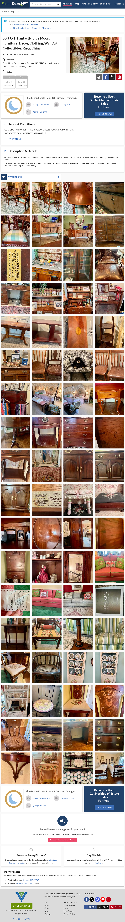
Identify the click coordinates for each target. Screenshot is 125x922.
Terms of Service (70, 902)
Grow (46, 908)
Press (65, 908)
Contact (47, 914)
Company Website (41, 104)
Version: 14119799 (21, 919)
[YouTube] (102, 899)
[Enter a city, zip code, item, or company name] (58, 4)
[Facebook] (86, 899)
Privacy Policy (69, 905)
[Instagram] (97, 899)
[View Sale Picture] (15, 198)
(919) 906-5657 (40, 112)
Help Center (68, 911)
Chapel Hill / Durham (26, 883)
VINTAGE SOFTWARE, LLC (27, 911)
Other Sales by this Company (25, 24)
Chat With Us (23, 906)
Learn (46, 905)
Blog (46, 911)
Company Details (69, 104)
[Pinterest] (108, 899)
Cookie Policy (69, 914)
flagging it (98, 863)
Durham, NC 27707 (30, 880)
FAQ (46, 902)
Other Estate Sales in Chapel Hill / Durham (31, 28)
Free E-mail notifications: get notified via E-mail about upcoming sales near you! (62, 895)
